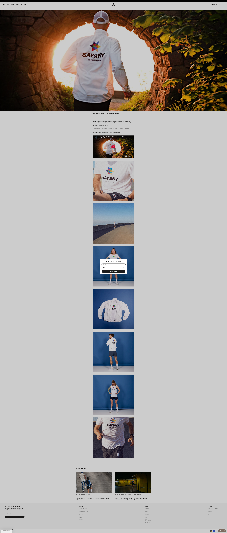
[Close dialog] (35, 515)
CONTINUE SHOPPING (113, 271)
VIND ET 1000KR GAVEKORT (24, 527)
